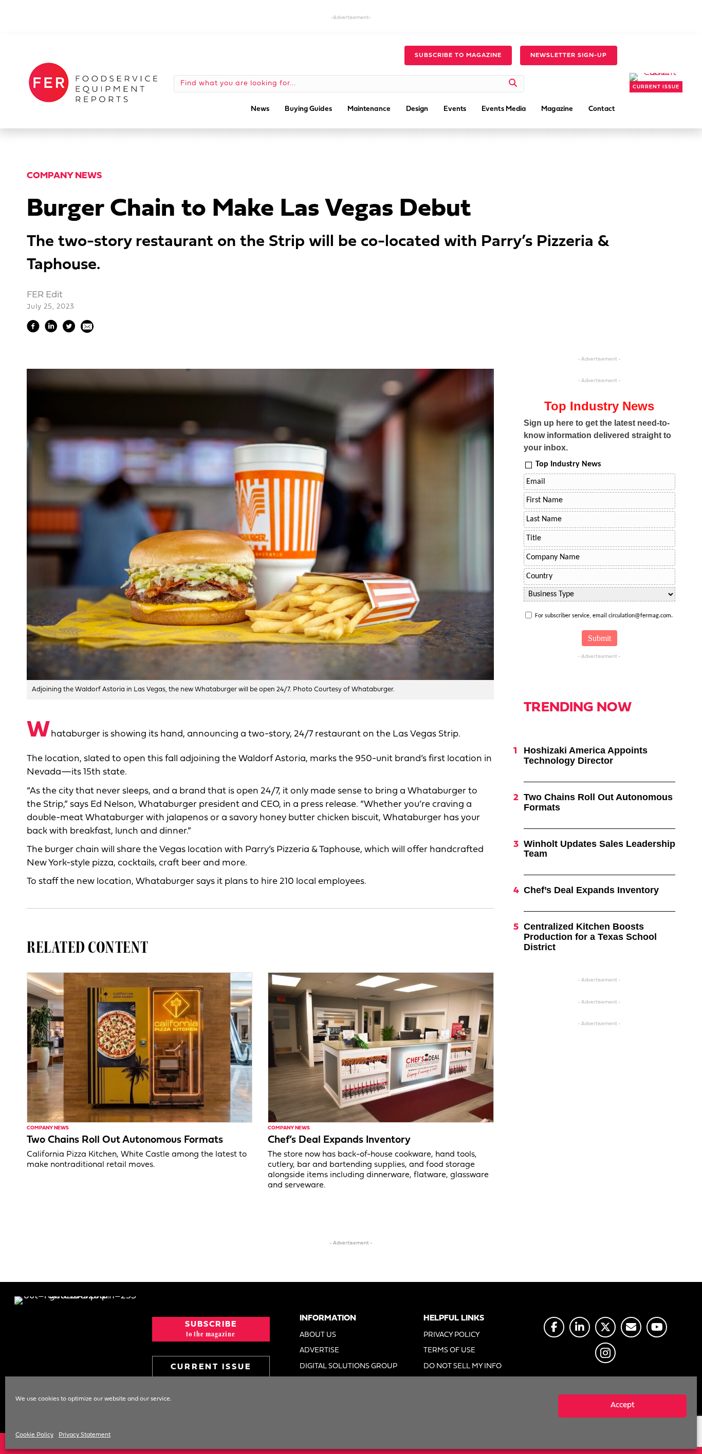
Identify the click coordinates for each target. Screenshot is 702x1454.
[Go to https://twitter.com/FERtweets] (605, 1327)
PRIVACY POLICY (451, 1335)
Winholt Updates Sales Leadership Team (599, 849)
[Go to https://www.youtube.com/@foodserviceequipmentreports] (656, 1327)
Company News (64, 176)
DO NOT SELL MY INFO (462, 1366)
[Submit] (513, 83)
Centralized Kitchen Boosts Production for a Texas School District (590, 936)
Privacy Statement (84, 1435)
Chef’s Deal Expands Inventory (339, 1140)
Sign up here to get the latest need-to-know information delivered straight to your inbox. (597, 435)
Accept (623, 1405)
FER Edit (45, 295)
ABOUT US (318, 1335)
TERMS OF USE (449, 1350)
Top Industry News (568, 464)
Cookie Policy (34, 1435)
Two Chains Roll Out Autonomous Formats (125, 1140)
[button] (458, 55)
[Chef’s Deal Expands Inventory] (380, 1047)
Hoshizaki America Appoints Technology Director (586, 755)
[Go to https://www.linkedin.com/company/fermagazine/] (579, 1327)
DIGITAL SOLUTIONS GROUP (348, 1366)
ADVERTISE (319, 1350)
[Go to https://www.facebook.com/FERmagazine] (554, 1327)
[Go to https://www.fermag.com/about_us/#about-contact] (631, 1327)
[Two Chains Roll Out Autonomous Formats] (139, 1047)
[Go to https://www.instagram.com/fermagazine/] (605, 1353)
